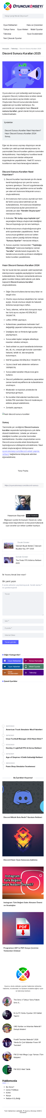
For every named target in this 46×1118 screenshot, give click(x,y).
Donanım (23, 1112)
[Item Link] (7, 1001)
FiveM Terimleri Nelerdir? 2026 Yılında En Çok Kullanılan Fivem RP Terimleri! (27, 1042)
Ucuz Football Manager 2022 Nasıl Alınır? (24, 739)
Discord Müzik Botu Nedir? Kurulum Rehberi (23, 817)
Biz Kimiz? (10, 1087)
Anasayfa (5, 49)
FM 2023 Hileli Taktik (22, 1069)
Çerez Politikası (12, 1090)
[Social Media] (12, 660)
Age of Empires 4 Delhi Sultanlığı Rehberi (24, 757)
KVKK (8, 1093)
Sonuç (7, 136)
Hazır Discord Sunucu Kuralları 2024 (20, 133)
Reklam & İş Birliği (13, 1098)
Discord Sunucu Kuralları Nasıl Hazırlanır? (23, 130)
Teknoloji (14, 49)
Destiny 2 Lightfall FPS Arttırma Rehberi (24, 748)
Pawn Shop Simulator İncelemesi (20, 766)
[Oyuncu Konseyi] (23, 7)
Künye (8, 1095)
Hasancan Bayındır (16, 515)
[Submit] (41, 16)
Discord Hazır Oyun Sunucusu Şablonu (20, 860)
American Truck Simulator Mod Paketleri (24, 729)
